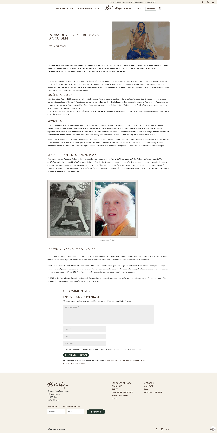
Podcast (98, 9)
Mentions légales (153, 392)
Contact (139, 9)
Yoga (149, 68)
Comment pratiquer (122, 392)
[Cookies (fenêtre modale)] (213, 429)
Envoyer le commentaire (76, 355)
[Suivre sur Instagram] (208, 2)
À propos (128, 9)
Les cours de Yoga (121, 383)
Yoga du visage (85, 9)
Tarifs (115, 389)
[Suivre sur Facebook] (202, 2)
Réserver (151, 9)
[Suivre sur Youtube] (213, 2)
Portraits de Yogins (57, 46)
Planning (117, 386)
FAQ (146, 389)
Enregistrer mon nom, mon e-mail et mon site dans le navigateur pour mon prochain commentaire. (104, 349)
